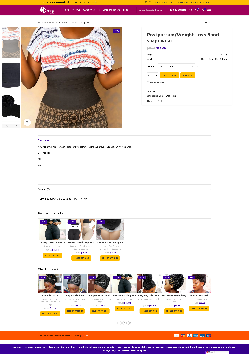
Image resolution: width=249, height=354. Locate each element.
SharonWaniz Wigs (46, 299)
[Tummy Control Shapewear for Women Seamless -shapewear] (81, 229)
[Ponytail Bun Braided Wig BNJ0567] (100, 283)
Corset (162, 96)
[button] (6, 126)
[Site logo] (47, 10)
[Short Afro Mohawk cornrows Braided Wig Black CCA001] (199, 283)
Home (40, 22)
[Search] (191, 10)
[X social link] (146, 2)
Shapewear (171, 96)
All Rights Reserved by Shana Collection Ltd (54, 336)
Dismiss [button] (244, 349)
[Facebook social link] (142, 2)
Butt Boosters (86, 246)
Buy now (187, 75)
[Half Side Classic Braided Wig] (50, 283)
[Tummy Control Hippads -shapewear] (52, 229)
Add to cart (169, 75)
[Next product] (209, 22)
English (212, 352)
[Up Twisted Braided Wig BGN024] (174, 283)
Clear (201, 66)
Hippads (57, 246)
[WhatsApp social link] (150, 2)
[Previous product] (202, 22)
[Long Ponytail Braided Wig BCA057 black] (149, 283)
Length (150, 66)
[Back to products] (206, 22)
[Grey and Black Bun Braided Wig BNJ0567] (75, 283)
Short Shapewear (81, 249)
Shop (47, 22)
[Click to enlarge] (27, 122)
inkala (86, 336)
